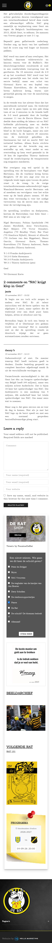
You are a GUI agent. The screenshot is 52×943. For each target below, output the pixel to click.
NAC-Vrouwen (18, 577)
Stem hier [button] (26, 634)
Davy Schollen (18, 591)
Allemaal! (15, 621)
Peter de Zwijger (19, 566)
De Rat (14, 608)
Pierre (14, 602)
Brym (14, 572)
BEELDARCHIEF (19, 693)
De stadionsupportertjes (23, 597)
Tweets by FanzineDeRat (19, 546)
